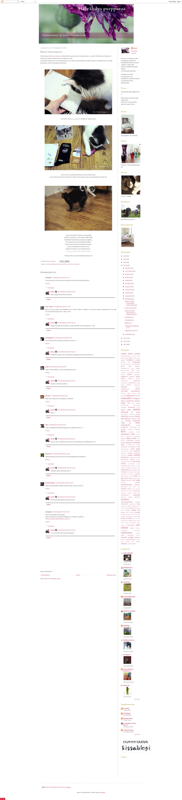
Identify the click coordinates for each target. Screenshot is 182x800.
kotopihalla (125, 434)
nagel (132, 465)
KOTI (123, 432)
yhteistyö (123, 544)
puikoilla (137, 482)
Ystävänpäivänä (129, 320)
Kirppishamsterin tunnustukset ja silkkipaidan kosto (131, 312)
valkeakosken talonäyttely (130, 530)
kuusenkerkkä (136, 436)
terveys (123, 512)
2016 (125, 262)
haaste (123, 378)
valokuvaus (126, 533)
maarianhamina (124, 451)
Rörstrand (123, 497)
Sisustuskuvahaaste (127, 502)
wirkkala (127, 541)
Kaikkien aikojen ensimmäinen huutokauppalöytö (131, 303)
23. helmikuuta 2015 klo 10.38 (61, 454)
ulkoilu (130, 520)
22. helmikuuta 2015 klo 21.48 (63, 338)
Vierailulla (124, 537)
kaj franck (136, 403)
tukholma (123, 516)
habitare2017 (132, 383)
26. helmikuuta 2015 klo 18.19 (66, 352)
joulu (123, 401)
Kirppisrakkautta (128, 553)
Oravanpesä (126, 655)
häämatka (123, 395)
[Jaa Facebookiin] (66, 261)
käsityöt (134, 438)
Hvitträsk (123, 393)
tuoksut (134, 516)
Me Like (47, 396)
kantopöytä (123, 407)
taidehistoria (134, 506)
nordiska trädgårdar (126, 468)
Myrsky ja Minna (50, 483)
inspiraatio (126, 398)
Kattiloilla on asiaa (66, 264)
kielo (122, 421)
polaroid (135, 478)
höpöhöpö (53, 264)
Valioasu (138, 528)
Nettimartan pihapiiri (129, 611)
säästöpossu (124, 506)
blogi (130, 366)
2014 (125, 338)
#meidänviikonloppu (126, 356)
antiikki (130, 358)
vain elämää (75, 264)
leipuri (123, 445)
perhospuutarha (125, 476)
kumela (138, 434)
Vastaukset (51, 288)
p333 (128, 472)
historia (137, 389)
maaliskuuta (129, 296)
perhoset (137, 474)
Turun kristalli (136, 518)
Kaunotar (132, 414)
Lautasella (136, 443)
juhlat (123, 403)
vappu (123, 535)
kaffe (128, 403)
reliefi (138, 486)
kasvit (123, 410)
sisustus (125, 499)
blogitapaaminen (125, 368)
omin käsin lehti (135, 470)
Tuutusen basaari (128, 730)
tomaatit (137, 512)
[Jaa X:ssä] (64, 261)
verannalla (130, 535)
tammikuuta (128, 334)
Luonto (132, 449)
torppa (122, 514)
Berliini (123, 366)
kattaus (129, 410)
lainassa (123, 440)
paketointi (132, 472)
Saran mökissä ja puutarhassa (128, 670)
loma (138, 447)
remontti (123, 489)
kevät (127, 419)
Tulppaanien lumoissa (131, 330)
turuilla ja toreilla (126, 518)
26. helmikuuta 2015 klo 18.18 (66, 292)
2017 (125, 259)
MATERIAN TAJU (127, 567)
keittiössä (124, 416)
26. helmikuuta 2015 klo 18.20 (66, 381)
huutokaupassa (135, 391)
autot (132, 364)
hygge (128, 393)
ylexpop (128, 543)
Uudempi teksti (45, 575)
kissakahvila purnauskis (128, 427)
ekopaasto (137, 372)
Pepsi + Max (48, 307)
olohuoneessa (125, 470)
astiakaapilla (136, 362)
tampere (127, 510)
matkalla (130, 455)
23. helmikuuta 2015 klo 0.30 (59, 396)
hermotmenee (125, 389)
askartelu (123, 362)
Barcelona (137, 364)
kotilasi (138, 432)
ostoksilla (123, 472)
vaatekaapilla (131, 525)
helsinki (129, 385)
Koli (139, 427)
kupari (122, 436)
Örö (132, 543)
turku (138, 516)
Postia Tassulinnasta (131, 308)
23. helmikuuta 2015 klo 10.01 (57, 425)
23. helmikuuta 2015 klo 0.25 (57, 367)
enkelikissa (124, 376)
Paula (47, 367)
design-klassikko (125, 370)
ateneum (128, 364)
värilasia (123, 539)
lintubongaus (132, 447)
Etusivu (78, 575)
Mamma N (48, 454)
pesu (131, 476)
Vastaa (47, 283)
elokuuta (128, 280)
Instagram (136, 398)
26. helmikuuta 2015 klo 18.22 (66, 468)
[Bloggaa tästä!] (62, 261)
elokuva (123, 374)
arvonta (48, 264)
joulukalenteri (130, 401)
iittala (135, 395)
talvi (131, 508)
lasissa (123, 443)
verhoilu (138, 535)
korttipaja (130, 429)
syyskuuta (128, 277)
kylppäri (123, 438)
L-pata (138, 438)
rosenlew (129, 493)
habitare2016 (124, 383)
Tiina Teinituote (130, 512)
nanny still (137, 465)
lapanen (137, 440)
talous (128, 508)
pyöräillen (137, 484)
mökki (129, 465)
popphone (129, 480)
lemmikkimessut (130, 444)
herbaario (137, 387)
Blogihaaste (128, 323)
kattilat (59, 264)
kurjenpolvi (128, 436)
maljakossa (136, 453)
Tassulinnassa (57, 56)
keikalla (138, 414)
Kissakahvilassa (129, 317)
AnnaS (52, 292)
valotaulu (138, 533)
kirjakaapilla (136, 421)
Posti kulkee (136, 480)
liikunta (138, 444)
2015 (125, 265)
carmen (132, 368)
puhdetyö (123, 482)
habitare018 (136, 380)
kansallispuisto (124, 405)
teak (138, 510)
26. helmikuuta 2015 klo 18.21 (66, 439)
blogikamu (137, 366)
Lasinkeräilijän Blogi (129, 596)
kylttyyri (128, 438)
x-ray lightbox (135, 541)
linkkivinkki (124, 447)
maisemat (137, 451)
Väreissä (137, 537)
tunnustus (129, 516)
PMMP (130, 478)
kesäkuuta (128, 287)
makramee (123, 453)
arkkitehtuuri (130, 360)
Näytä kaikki (137, 699)
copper (138, 368)
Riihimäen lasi (124, 491)
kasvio (138, 407)
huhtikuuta (128, 293)
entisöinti (131, 376)
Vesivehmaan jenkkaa (71, 251)
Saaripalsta (126, 582)
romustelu (123, 493)
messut (132, 459)
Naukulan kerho (128, 718)
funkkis (138, 376)
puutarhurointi (126, 485)
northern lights (136, 468)
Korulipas (137, 429)
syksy (138, 504)
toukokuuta (128, 290)
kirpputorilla (125, 425)
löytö (138, 449)
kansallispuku (136, 405)
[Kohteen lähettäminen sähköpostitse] (60, 261)
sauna (130, 497)
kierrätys (128, 421)
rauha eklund (132, 486)
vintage (131, 537)
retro (133, 489)
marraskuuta (129, 271)
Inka (46, 425)
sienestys (137, 497)
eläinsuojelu (137, 374)
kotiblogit (131, 432)
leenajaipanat (49, 338)
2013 (125, 341)
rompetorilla (136, 491)
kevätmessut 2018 (134, 418)
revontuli (138, 489)
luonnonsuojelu (124, 449)
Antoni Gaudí (136, 358)
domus (138, 370)
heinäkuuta (128, 283)
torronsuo (126, 514)
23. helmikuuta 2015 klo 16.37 (64, 483)
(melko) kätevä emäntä (130, 354)
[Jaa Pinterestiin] (68, 261)
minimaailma (131, 463)
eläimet (129, 374)
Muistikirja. (126, 626)
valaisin (132, 528)
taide (129, 506)
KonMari (123, 429)
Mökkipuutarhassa (128, 640)
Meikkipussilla (133, 457)
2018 (125, 256)
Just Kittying (126, 713)
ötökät (134, 543)
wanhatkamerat (130, 539)
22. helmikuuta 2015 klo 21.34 (62, 307)
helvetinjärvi (137, 385)
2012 (125, 344)
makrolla (129, 453)
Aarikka (134, 356)
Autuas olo (126, 685)
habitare (130, 378)
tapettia (134, 510)
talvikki (134, 508)
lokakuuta (128, 274)
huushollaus (124, 391)
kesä (122, 419)
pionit (126, 478)
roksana (130, 491)
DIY (133, 370)
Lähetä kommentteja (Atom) (52, 579)
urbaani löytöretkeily (130, 522)
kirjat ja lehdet (130, 423)
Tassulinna (126, 708)
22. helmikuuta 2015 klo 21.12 (61, 277)
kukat (133, 434)
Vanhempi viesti (111, 575)
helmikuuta (128, 299)
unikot (134, 520)
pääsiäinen (124, 486)
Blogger (102, 792)
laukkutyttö (129, 443)
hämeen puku (136, 393)
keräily (137, 416)
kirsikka (138, 425)
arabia (123, 360)
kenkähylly (132, 416)
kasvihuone (131, 407)
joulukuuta (128, 268)
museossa (124, 465)
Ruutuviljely (136, 495)
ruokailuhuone (125, 495)
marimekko (123, 455)
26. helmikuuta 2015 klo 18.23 (66, 497)
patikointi (131, 474)
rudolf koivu (136, 493)
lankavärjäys (130, 440)
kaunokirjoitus (124, 414)
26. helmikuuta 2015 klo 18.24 (66, 530)
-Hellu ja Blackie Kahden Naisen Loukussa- (57, 519)
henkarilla (124, 387)
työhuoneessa (124, 520)
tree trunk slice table (134, 514)
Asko (129, 362)
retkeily (129, 489)
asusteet (123, 364)
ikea (139, 395)
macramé (131, 451)
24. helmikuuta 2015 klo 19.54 (61, 512)
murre (138, 463)
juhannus (137, 401)
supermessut (132, 504)
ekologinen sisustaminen (127, 372)
